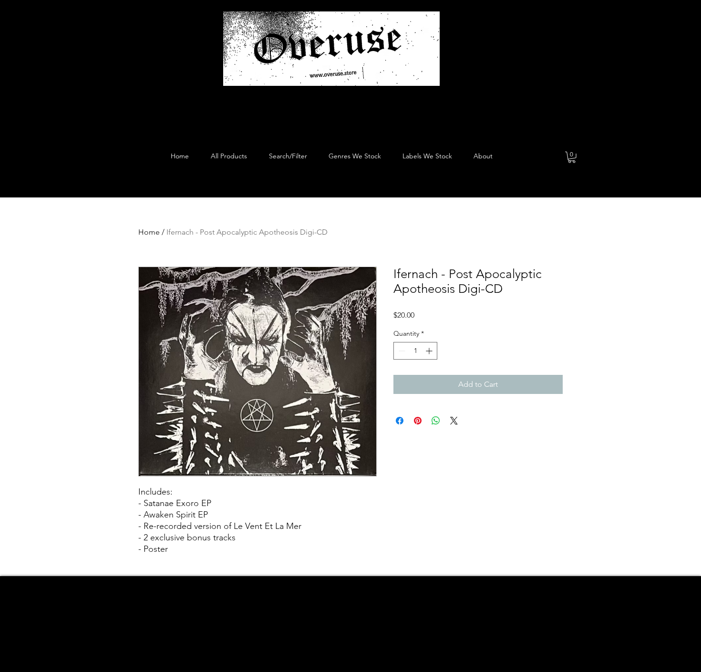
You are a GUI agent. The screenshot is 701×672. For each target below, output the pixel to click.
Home (149, 232)
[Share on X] (454, 420)
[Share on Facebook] (399, 420)
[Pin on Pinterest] (417, 420)
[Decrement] (401, 350)
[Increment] (430, 350)
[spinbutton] (415, 350)
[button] (571, 157)
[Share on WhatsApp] (436, 420)
